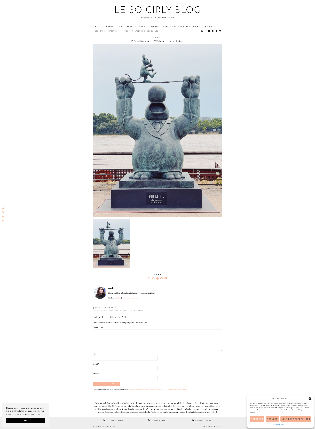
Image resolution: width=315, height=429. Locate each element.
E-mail (96, 364)
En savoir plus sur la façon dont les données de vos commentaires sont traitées (159, 389)
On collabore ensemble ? (132, 26)
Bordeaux (100, 31)
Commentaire (98, 327)
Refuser (272, 419)
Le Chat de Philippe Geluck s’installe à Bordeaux (119, 309)
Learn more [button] (35, 414)
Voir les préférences (296, 419)
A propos (111, 26)
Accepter (257, 419)
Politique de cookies (279, 425)
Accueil (98, 26)
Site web (96, 373)
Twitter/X (126, 297)
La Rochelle (210, 26)
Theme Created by (210, 426)
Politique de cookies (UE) (145, 31)
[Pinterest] (209, 31)
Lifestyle (113, 31)
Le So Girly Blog (157, 10)
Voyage (124, 31)
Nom (95, 354)
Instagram (134, 297)
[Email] (217, 31)
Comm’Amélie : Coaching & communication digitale (174, 26)
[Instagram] (205, 31)
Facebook (158, 420)
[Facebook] (213, 31)
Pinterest (203, 420)
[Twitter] (202, 31)
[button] (310, 398)
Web (119, 297)
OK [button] (25, 421)
